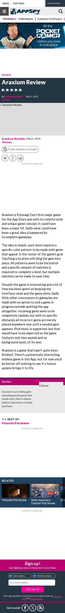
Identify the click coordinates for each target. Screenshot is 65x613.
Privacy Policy (36, 598)
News (5, 3)
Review (6, 74)
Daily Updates (19, 576)
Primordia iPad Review (15, 423)
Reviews (6, 99)
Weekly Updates (44, 576)
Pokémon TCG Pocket (49, 19)
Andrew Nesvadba (14, 96)
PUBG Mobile (26, 19)
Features (18, 3)
